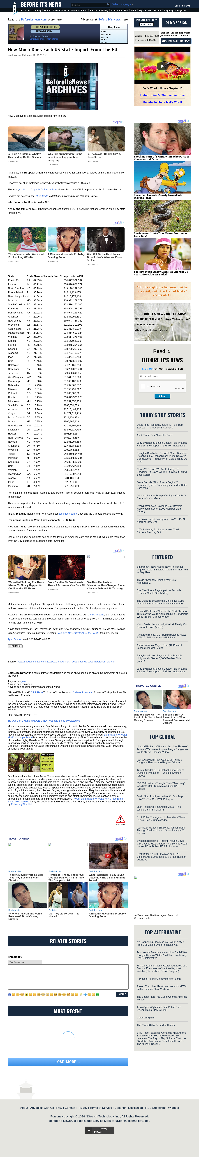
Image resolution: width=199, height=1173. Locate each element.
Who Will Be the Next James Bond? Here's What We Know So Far (104, 257)
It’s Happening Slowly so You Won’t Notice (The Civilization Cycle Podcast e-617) (160, 943)
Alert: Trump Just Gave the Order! (155, 435)
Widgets (173, 1107)
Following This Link (22, 804)
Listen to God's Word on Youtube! (162, 95)
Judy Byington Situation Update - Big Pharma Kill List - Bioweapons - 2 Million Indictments (162, 444)
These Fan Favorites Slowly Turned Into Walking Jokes (158, 196)
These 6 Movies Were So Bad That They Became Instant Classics (25, 878)
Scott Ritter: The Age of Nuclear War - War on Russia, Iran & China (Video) (161, 818)
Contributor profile (37, 39)
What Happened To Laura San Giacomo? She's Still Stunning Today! (107, 878)
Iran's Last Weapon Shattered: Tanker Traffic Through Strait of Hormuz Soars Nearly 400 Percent (161, 830)
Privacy (82, 1107)
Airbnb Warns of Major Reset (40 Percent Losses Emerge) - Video (159, 646)
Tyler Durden (15, 639)
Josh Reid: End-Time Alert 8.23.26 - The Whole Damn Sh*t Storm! (159, 808)
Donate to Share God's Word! (162, 102)
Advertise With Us (42, 1107)
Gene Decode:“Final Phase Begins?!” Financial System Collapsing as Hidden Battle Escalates (162, 485)
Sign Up (186, 6)
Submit (162, 396)
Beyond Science (61, 10)
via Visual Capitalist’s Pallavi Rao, (38, 189)
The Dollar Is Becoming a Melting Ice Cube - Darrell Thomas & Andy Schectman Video (161, 602)
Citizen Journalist (83, 692)
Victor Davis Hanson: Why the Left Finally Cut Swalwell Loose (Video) (162, 625)
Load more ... (67, 1061)
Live (126, 10)
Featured (25, 10)
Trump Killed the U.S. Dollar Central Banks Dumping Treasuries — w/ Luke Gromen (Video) (160, 773)
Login (177, 6)
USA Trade (42, 196)
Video (133, 10)
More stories (52, 39)
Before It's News (41, 4)
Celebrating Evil (146, 1017)
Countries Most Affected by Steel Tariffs (78, 633)
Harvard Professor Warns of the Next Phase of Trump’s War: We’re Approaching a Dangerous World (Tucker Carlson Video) (162, 614)
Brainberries (13, 262)
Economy (36, 10)
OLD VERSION (176, 22)
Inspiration (116, 10)
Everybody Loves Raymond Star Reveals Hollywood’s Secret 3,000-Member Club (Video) (159, 509)
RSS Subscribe (155, 1107)
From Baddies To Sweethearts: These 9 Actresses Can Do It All (66, 584)
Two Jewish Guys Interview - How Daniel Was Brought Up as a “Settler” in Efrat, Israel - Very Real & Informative (162, 955)
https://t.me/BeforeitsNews (150, 330)
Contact (70, 1107)
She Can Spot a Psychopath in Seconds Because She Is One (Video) (159, 591)
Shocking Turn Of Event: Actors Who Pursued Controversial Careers (162, 158)
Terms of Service (101, 1107)
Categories (180, 10)
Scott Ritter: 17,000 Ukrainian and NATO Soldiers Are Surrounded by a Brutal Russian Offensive (161, 857)
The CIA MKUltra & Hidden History (156, 1025)
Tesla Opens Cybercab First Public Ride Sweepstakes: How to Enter (159, 1008)
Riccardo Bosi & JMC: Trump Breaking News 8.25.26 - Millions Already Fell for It (161, 636)
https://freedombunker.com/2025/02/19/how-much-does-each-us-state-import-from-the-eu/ (66, 661)
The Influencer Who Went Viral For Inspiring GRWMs (26, 256)
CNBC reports (96, 614)
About (24, 1107)
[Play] (162, 66)
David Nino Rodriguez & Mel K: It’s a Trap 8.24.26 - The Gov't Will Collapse (160, 426)
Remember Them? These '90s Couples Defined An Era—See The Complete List (66, 878)
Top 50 (142, 10)
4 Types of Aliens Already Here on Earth (159, 978)
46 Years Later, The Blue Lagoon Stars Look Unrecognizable (156, 916)
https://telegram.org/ (177, 319)
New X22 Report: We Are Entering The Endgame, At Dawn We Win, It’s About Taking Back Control (162, 472)
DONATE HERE (146, 24)
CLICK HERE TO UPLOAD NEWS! (176, 41)
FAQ (59, 1107)
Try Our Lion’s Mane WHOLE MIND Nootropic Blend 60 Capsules (44, 720)
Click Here (37, 692)
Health (47, 10)
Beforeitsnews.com (34, 19)
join (24, 681)
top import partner (68, 513)
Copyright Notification (128, 1107)
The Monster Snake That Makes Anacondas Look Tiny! (160, 235)
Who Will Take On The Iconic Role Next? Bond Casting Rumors (25, 916)
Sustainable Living (99, 10)
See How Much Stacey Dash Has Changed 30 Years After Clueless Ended (161, 273)
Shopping (168, 10)
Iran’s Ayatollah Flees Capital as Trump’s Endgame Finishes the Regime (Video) (159, 761)
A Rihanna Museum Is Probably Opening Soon (66, 256)
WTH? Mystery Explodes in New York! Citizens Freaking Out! (158, 531)
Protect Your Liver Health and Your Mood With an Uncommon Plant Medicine (162, 988)
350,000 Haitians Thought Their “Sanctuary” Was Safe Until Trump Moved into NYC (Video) (161, 786)
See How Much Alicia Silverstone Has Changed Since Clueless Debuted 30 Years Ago (106, 585)
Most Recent (154, 10)
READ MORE (15, 646)
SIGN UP (147, 368)
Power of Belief (79, 10)
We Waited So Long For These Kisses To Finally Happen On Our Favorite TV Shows (26, 585)
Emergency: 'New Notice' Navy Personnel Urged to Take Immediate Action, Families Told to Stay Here (162, 569)
